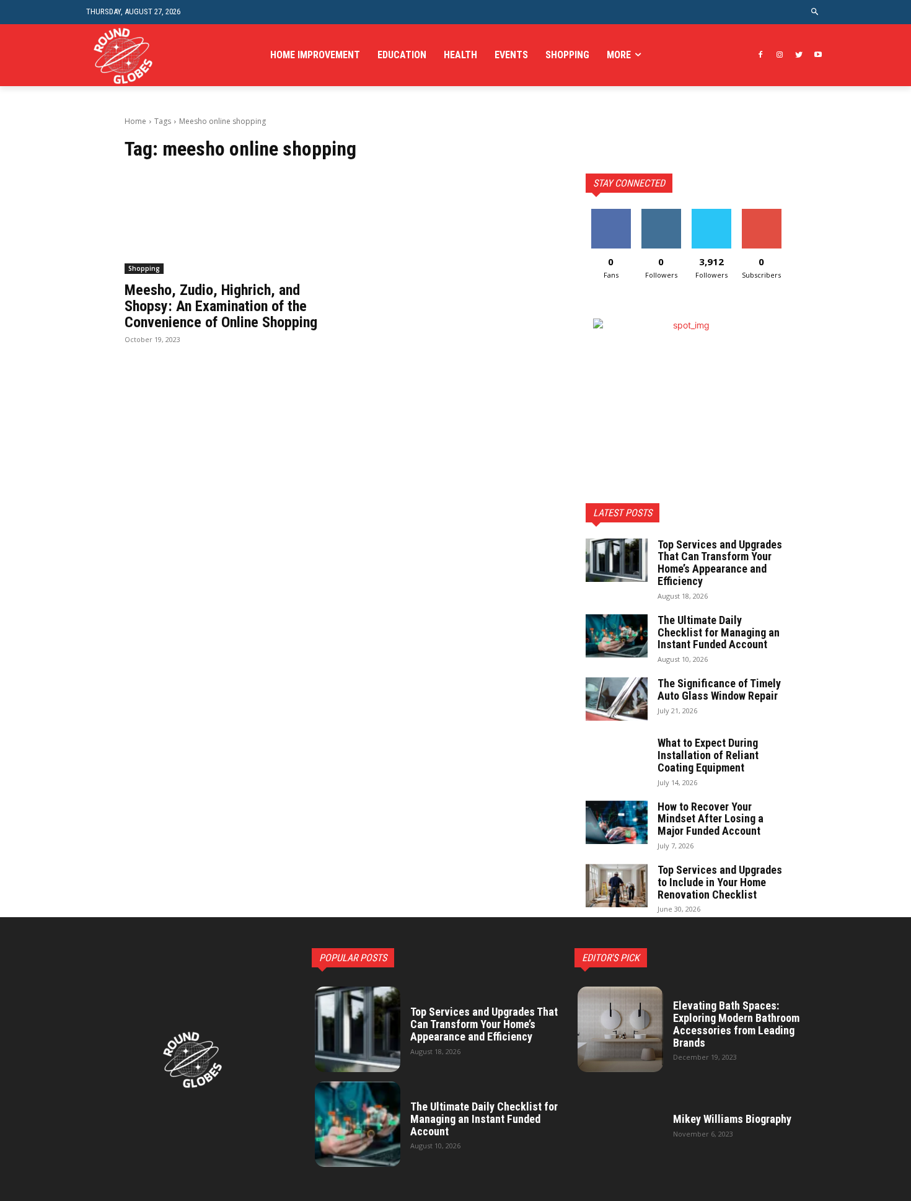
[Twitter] (798, 55)
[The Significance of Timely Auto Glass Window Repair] (617, 699)
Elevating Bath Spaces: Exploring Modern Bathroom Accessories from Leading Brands (736, 1024)
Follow (661, 213)
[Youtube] (818, 55)
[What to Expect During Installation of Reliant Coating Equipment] (617, 758)
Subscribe (761, 213)
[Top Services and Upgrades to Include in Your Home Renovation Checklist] (617, 885)
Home (135, 121)
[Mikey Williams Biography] (620, 1124)
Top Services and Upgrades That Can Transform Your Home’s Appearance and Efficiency (720, 562)
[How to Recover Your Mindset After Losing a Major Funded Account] (617, 822)
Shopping (144, 268)
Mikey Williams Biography (732, 1118)
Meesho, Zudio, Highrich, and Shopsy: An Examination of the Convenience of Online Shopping (221, 306)
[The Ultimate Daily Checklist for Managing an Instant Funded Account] (617, 636)
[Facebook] (761, 55)
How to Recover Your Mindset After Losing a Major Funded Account (711, 819)
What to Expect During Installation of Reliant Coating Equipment (708, 755)
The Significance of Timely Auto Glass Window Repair (719, 689)
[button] (815, 12)
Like (611, 213)
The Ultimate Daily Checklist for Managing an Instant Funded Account (719, 632)
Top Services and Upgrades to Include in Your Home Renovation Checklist (720, 882)
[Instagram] (780, 55)
